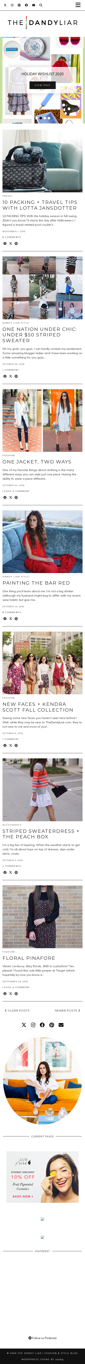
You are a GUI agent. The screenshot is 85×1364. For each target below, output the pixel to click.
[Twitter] (5, 5)
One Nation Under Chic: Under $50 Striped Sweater (39, 334)
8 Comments (11, 237)
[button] (79, 5)
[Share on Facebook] (5, 244)
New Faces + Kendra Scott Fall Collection (37, 707)
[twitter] (23, 1025)
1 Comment (10, 370)
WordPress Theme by (42, 1359)
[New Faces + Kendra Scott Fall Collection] (42, 663)
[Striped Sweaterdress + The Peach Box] (42, 789)
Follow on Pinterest (44, 1338)
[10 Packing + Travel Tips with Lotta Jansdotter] (42, 161)
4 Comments (11, 866)
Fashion (8, 455)
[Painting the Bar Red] (42, 541)
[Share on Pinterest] (16, 244)
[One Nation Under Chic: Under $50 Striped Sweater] (42, 287)
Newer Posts (66, 1010)
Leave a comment (16, 491)
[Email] (33, 5)
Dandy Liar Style (15, 323)
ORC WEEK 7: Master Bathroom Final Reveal (46, 74)
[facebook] (42, 1025)
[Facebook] (26, 5)
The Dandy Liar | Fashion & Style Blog (48, 1353)
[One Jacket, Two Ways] (42, 420)
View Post (45, 87)
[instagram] (33, 1025)
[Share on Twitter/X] (11, 244)
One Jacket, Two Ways (37, 462)
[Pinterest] (19, 5)
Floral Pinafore (28, 958)
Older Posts (18, 1010)
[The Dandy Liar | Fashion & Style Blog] (42, 16)
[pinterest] (51, 1025)
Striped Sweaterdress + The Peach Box (41, 834)
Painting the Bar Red (36, 583)
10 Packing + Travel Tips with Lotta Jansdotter (40, 205)
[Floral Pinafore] (42, 916)
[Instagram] (12, 5)
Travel (7, 196)
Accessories (12, 825)
